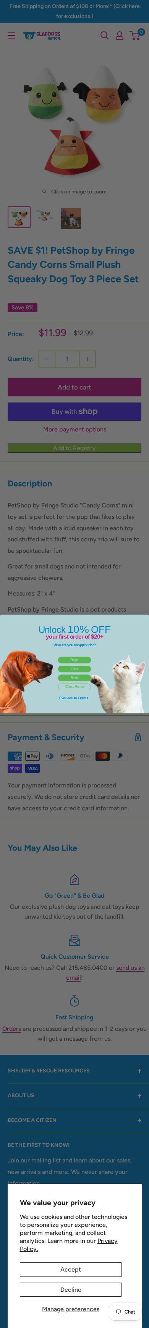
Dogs (74, 660)
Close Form (74, 687)
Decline (70, 1289)
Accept (70, 1269)
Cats (74, 669)
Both (74, 678)
